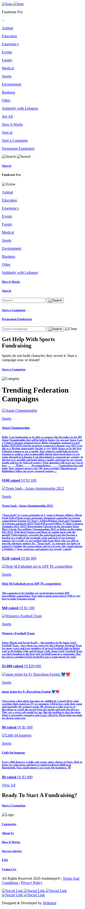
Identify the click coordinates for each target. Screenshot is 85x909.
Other (6, 100)
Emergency (10, 44)
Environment (11, 84)
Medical (8, 68)
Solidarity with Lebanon (20, 108)
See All (7, 116)
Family (7, 60)
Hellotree (49, 903)
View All (8, 785)
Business (8, 92)
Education (9, 36)
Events (7, 52)
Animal (7, 28)
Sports (6, 76)
